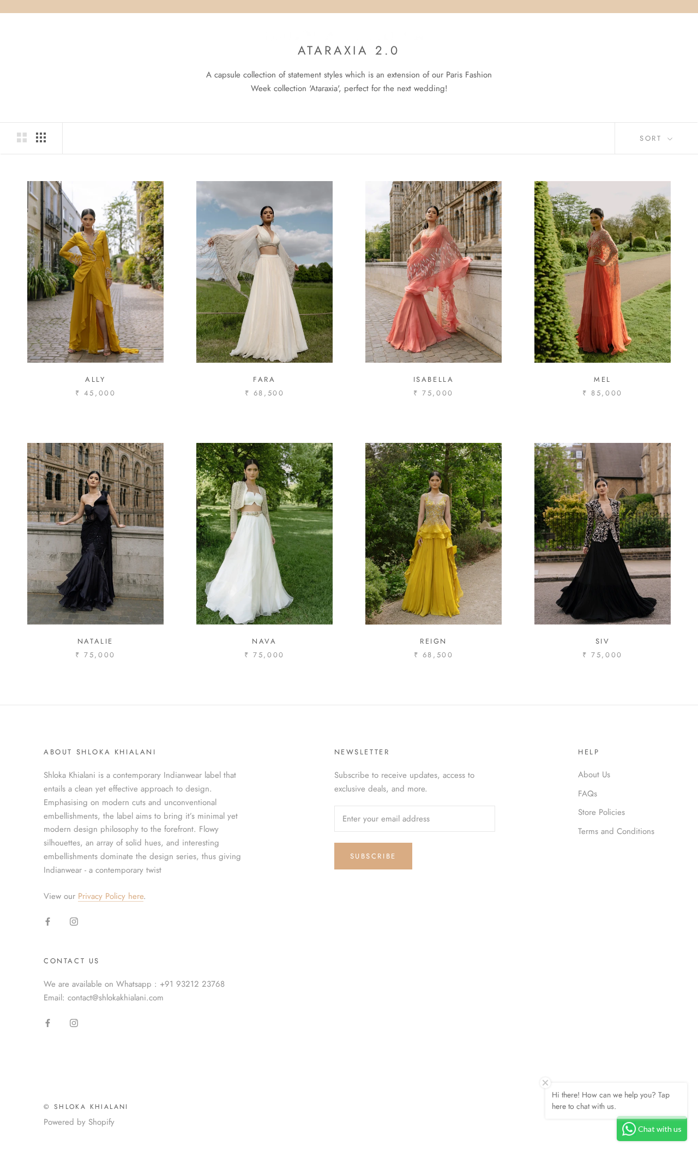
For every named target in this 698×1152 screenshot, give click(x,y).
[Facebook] (48, 921)
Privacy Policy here (110, 896)
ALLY (95, 379)
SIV (602, 641)
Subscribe (373, 856)
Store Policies (601, 812)
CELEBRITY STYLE (436, 67)
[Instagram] (74, 921)
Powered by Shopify (79, 1122)
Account (545, 36)
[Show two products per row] (22, 137)
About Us (594, 775)
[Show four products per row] (41, 137)
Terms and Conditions (616, 831)
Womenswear (178, 67)
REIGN (433, 641)
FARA (264, 379)
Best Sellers (347, 67)
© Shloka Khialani (86, 1107)
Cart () (651, 36)
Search (597, 36)
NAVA (264, 641)
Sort (652, 138)
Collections (264, 67)
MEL (602, 379)
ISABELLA (433, 379)
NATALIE (95, 641)
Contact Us (524, 67)
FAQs (587, 794)
